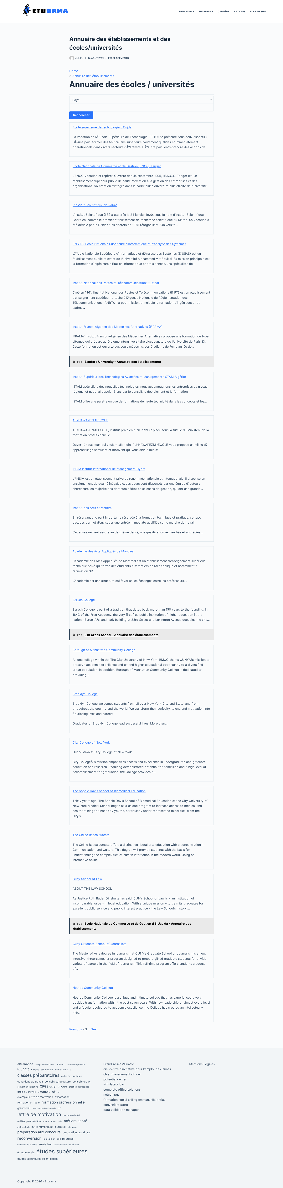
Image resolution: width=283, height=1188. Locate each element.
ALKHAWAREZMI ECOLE (90, 420)
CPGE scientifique (53, 1086)
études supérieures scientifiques (37, 1158)
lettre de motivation (39, 1114)
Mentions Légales (202, 1064)
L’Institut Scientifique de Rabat (95, 205)
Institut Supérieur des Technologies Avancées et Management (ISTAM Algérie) (129, 377)
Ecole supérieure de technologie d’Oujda (102, 127)
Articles (239, 11)
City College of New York (91, 742)
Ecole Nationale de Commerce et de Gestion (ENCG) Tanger (117, 166)
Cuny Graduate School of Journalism (99, 944)
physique (72, 1127)
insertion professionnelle (44, 1108)
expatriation (62, 1096)
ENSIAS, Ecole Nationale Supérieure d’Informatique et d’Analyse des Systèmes (129, 244)
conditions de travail (30, 1081)
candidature (47, 1069)
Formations (186, 11)
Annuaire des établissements (93, 76)
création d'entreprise (79, 1087)
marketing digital (71, 1115)
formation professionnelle (63, 1102)
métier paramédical (29, 1121)
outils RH (60, 1126)
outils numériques (42, 1126)
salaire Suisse (65, 1138)
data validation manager (121, 1110)
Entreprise (206, 11)
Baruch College (84, 600)
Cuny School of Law (87, 879)
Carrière (223, 11)
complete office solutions (122, 1089)
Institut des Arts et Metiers (92, 508)
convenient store (115, 1105)
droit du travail (26, 1091)
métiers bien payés (52, 1121)
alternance (25, 1064)
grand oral (23, 1108)
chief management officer (122, 1074)
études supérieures (61, 1151)
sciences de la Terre (27, 1144)
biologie (35, 1069)
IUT (59, 1108)
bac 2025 (23, 1069)
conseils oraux (81, 1081)
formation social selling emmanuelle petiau (134, 1100)
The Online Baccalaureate (91, 835)
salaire (49, 1138)
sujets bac (45, 1144)
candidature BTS (63, 1069)
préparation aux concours (39, 1132)
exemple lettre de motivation (35, 1096)
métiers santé (75, 1121)
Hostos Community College (93, 988)
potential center (114, 1079)
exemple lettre (48, 1091)
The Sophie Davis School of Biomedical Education (109, 791)
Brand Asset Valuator (118, 1064)
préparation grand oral (76, 1132)
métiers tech (23, 1127)
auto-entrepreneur (76, 1064)
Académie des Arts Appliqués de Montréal (103, 551)
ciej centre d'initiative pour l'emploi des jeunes (137, 1069)
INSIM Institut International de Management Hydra (109, 469)
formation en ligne (28, 1102)
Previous (75, 1029)
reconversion (29, 1138)
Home (73, 71)
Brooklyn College (85, 694)
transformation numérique (66, 1144)
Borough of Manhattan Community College (104, 650)
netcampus (111, 1094)
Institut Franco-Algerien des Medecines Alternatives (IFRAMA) (117, 327)
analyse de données (45, 1064)
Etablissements (118, 58)
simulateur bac (114, 1084)
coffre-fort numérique (71, 1076)
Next (94, 1029)
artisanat (61, 1064)
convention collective (27, 1087)
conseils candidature (58, 1081)
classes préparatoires (38, 1075)
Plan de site (258, 11)
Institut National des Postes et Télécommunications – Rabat (116, 283)
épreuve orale (25, 1152)
